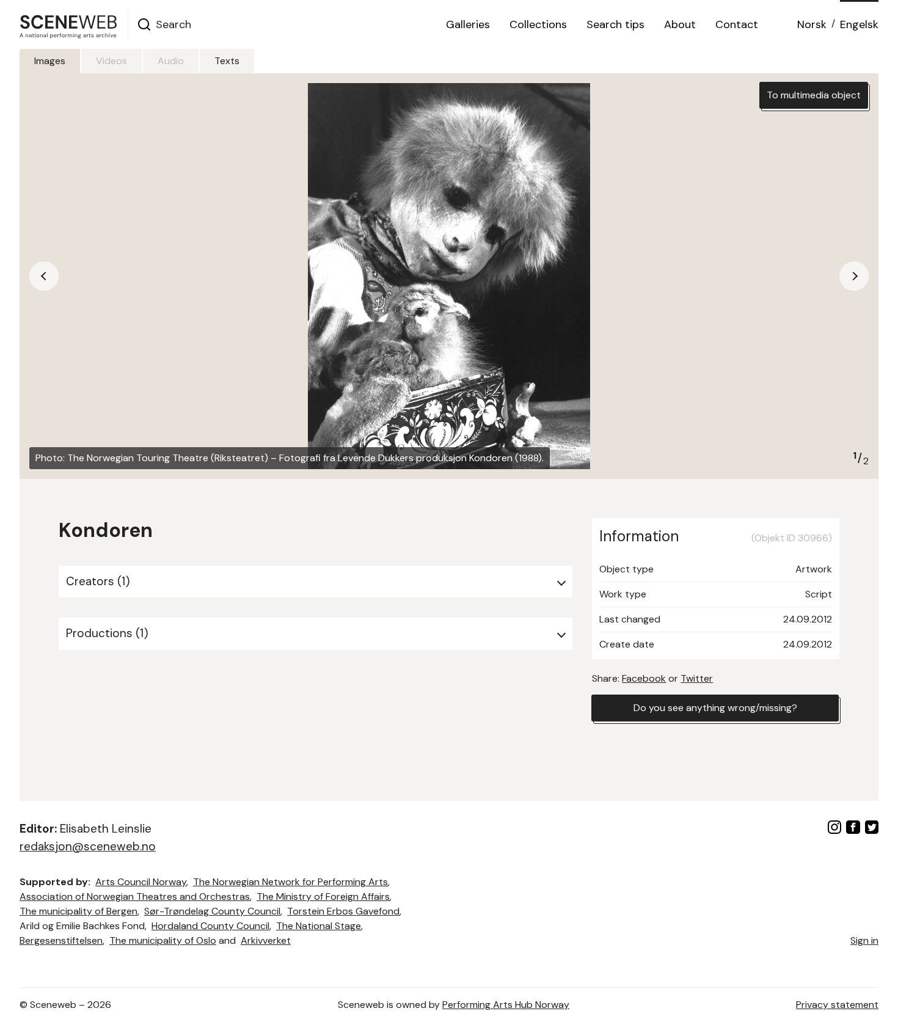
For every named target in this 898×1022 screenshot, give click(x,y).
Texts (226, 60)
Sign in (864, 940)
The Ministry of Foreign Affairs (323, 896)
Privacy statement (837, 1004)
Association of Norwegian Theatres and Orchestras (135, 896)
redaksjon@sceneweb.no (88, 846)
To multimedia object (814, 95)
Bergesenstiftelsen (61, 940)
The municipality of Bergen (78, 911)
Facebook (644, 678)
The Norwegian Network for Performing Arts (290, 881)
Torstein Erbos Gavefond (343, 911)
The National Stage (318, 925)
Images (49, 60)
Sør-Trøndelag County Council (212, 911)
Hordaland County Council (210, 925)
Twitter (697, 678)
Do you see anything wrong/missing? (715, 707)
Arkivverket (266, 940)
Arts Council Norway (140, 881)
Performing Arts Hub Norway (505, 1004)
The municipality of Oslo (162, 940)
